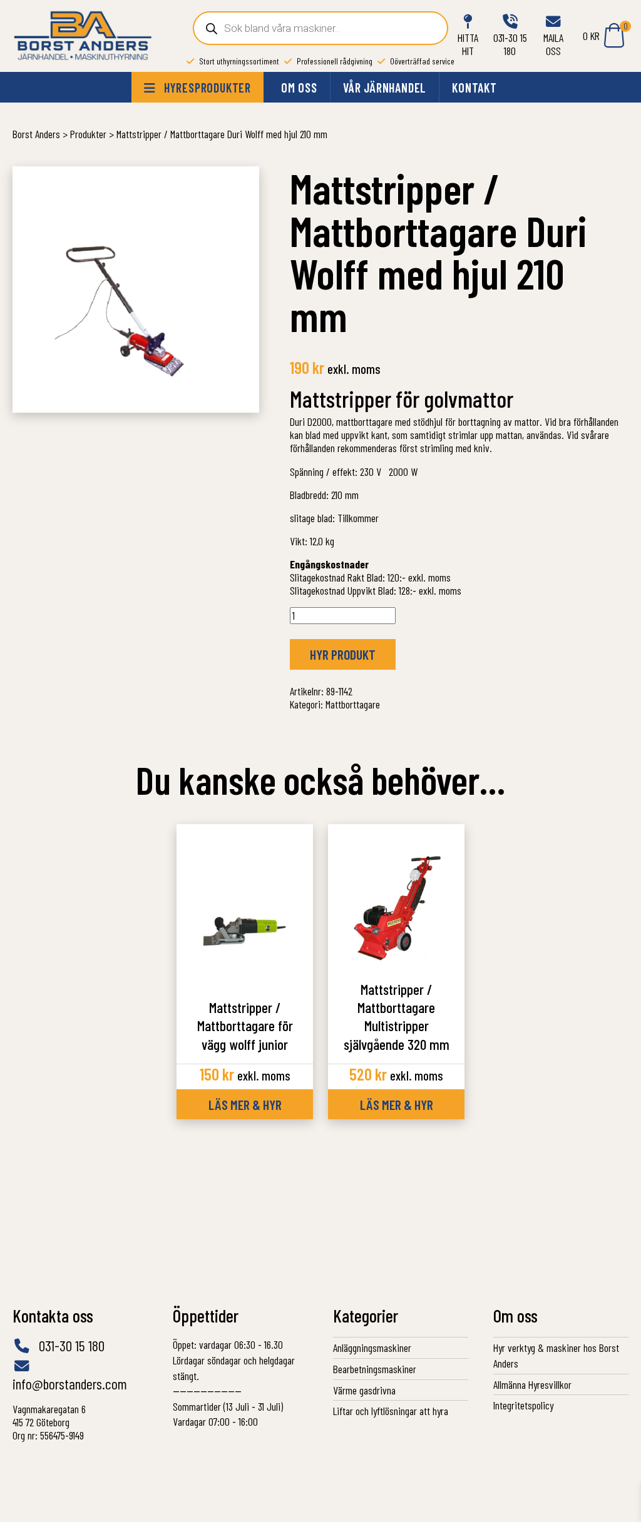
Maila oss (553, 44)
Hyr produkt (343, 654)
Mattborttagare (353, 704)
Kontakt (474, 87)
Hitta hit (468, 44)
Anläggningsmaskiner (372, 1347)
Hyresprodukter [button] (206, 87)
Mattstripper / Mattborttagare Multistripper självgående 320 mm (396, 1016)
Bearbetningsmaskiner (374, 1369)
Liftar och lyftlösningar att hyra (390, 1411)
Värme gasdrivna (364, 1390)
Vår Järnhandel (384, 87)
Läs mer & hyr (245, 1104)
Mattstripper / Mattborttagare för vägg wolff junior (245, 1026)
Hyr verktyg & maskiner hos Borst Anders (556, 1355)
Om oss (299, 87)
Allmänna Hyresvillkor (532, 1384)
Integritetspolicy (523, 1405)
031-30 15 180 (510, 44)
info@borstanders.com (70, 1383)
